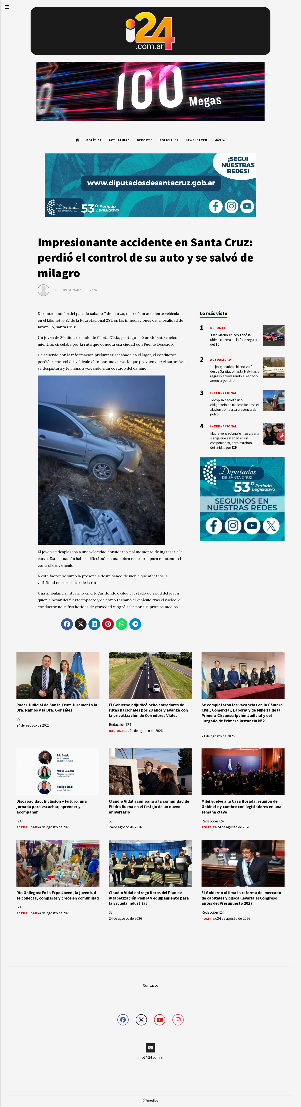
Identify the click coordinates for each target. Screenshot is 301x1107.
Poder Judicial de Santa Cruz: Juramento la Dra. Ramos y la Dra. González (56, 707)
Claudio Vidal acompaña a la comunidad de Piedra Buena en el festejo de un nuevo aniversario (149, 807)
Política (94, 140)
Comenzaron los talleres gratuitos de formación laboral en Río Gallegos (51, 1085)
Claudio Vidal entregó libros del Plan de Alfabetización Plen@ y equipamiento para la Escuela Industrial (149, 898)
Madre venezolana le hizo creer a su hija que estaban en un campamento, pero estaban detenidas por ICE (242, 1088)
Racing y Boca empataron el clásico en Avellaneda (145, 1085)
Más (218, 140)
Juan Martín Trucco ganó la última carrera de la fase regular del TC (233, 340)
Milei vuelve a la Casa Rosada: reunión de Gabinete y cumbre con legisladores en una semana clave (241, 807)
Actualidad (119, 140)
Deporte (144, 140)
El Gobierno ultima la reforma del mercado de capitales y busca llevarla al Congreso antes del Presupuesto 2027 (241, 898)
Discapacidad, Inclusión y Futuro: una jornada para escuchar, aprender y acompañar (51, 807)
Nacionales (119, 731)
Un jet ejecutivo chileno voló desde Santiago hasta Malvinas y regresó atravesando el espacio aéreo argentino (234, 373)
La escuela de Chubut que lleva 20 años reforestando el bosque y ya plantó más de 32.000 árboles (56, 996)
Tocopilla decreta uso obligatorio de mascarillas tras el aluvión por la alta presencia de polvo (234, 407)
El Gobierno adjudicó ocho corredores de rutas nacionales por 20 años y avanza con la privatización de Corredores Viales (148, 710)
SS (54, 290)
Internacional (223, 393)
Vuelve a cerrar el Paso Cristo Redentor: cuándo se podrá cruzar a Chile (145, 993)
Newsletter (196, 140)
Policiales (168, 140)
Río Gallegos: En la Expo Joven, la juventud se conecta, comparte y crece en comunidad (57, 895)
